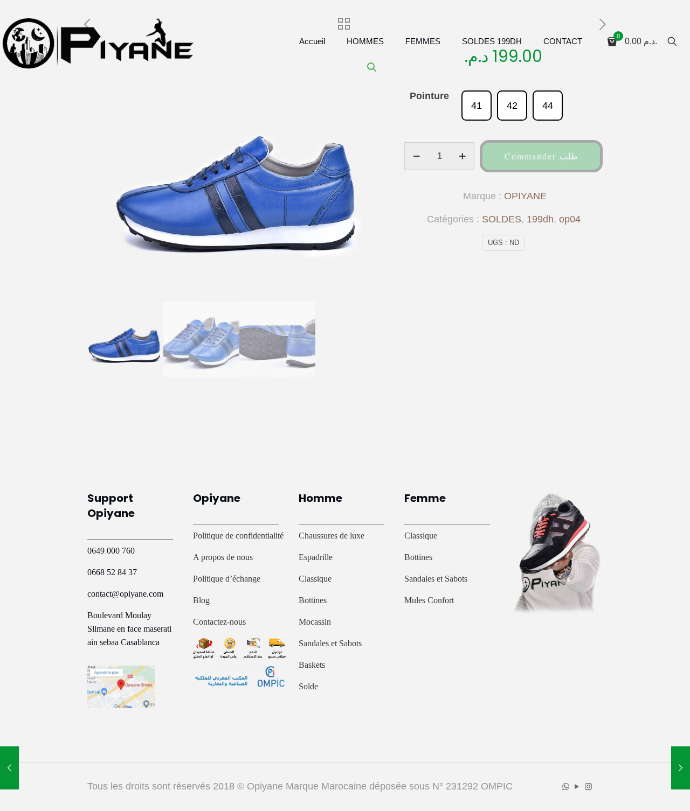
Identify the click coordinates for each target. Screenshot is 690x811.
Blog (201, 600)
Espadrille (316, 557)
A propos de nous (223, 557)
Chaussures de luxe (331, 535)
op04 (570, 219)
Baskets (312, 664)
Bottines (313, 600)
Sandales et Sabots (330, 643)
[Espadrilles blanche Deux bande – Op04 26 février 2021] (680, 767)
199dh (540, 219)
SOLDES (501, 219)
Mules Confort (429, 600)
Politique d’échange (226, 578)
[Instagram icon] (588, 786)
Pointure (429, 95)
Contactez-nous (219, 621)
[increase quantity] (462, 156)
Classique (315, 578)
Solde (308, 686)
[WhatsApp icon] (566, 786)
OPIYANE (525, 196)
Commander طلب (541, 156)
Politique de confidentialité (238, 535)
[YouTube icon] (577, 786)
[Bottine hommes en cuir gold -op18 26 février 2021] (9, 767)
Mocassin (315, 621)
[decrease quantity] (416, 156)
